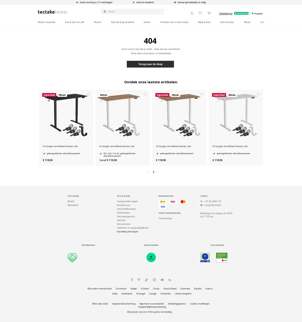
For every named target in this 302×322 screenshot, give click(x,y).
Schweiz (145, 288)
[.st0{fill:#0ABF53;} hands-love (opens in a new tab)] (72, 257)
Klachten (121, 220)
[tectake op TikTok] (146, 279)
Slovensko (165, 293)
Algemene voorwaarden (151, 303)
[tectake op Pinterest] (139, 279)
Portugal (140, 293)
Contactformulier (212, 205)
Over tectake (73, 196)
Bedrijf (71, 201)
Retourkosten (124, 223)
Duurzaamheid (217, 245)
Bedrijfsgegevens (177, 303)
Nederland (126, 293)
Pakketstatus (123, 212)
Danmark (185, 288)
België (134, 288)
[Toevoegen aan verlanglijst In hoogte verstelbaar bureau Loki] (88, 94)
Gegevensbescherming (123, 303)
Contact (203, 196)
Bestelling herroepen (127, 231)
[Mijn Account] (192, 12)
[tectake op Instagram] (154, 279)
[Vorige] (147, 172)
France (209, 288)
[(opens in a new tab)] (151, 257)
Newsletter (73, 205)
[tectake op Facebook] (132, 279)
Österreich (121, 288)
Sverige (153, 293)
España (197, 288)
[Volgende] (154, 172)
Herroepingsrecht (126, 216)
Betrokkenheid (88, 245)
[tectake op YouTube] (162, 280)
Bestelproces (123, 205)
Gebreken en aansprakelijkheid (132, 227)
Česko (156, 288)
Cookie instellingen (200, 303)
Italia (115, 293)
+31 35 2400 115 (212, 201)
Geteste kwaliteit (151, 245)
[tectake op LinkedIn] (170, 280)
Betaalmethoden (166, 196)
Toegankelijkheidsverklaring (152, 306)
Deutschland (169, 288)
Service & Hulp (123, 196)
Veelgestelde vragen (127, 201)
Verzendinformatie (126, 208)
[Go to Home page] (53, 12)
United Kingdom (183, 293)
